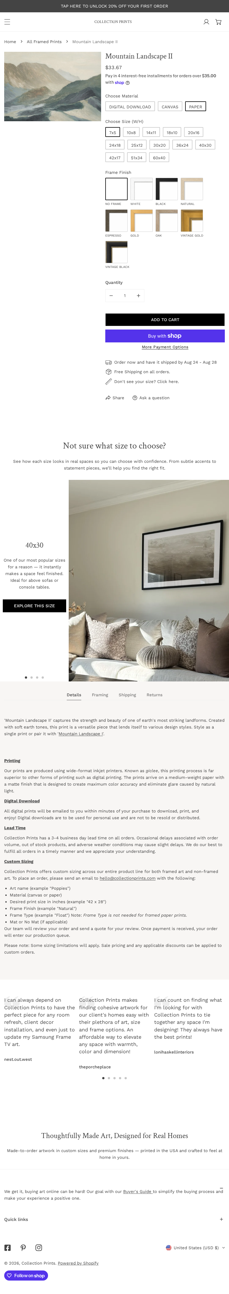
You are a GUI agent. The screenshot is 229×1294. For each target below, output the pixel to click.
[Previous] (64, 1021)
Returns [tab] (155, 694)
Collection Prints (38, 1263)
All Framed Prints (44, 41)
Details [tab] (74, 694)
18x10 (172, 132)
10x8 (131, 132)
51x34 (136, 157)
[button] (219, 22)
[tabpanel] (114, 841)
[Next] (164, 1021)
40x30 (205, 145)
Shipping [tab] (127, 694)
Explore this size (34, 605)
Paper (195, 106)
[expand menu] (7, 22)
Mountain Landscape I (81, 733)
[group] (149, 580)
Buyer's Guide (138, 1191)
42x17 (114, 157)
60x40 (159, 157)
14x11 (151, 132)
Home (10, 41)
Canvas (170, 106)
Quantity (114, 282)
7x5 (112, 132)
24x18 (115, 145)
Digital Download (130, 106)
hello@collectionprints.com (128, 878)
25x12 (137, 145)
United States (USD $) (196, 1247)
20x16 (193, 132)
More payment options (165, 347)
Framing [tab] (100, 694)
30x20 (159, 145)
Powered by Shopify (78, 1263)
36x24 (182, 145)
